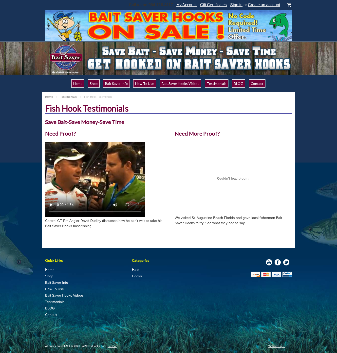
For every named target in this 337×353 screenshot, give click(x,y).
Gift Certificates (213, 5)
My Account (186, 5)
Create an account (264, 5)
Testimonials (68, 96)
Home (49, 96)
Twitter (286, 262)
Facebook (278, 262)
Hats (135, 270)
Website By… (276, 346)
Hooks (137, 276)
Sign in (236, 5)
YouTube (269, 262)
